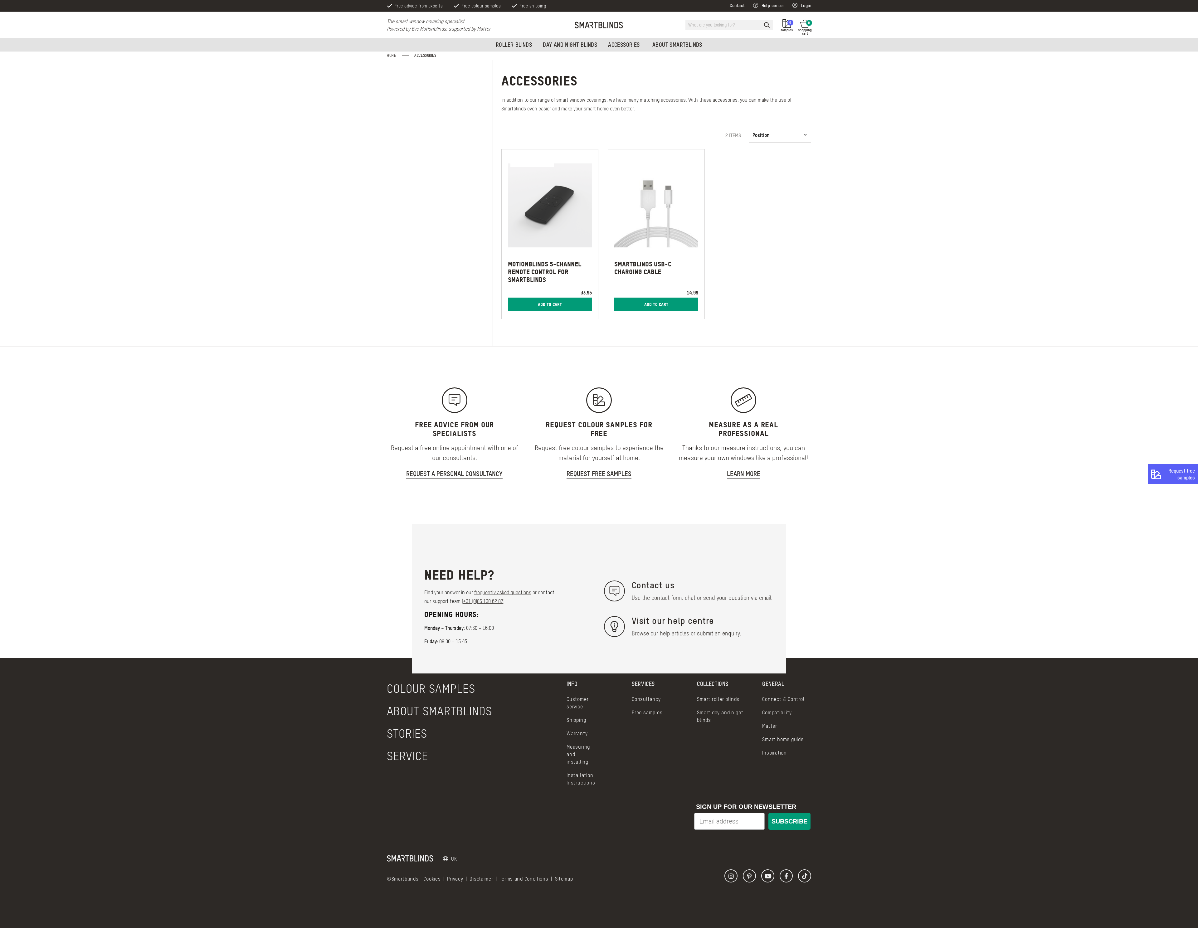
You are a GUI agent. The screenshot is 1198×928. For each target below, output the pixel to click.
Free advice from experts (419, 5)
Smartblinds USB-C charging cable (642, 268)
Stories (407, 733)
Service (407, 756)
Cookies (432, 879)
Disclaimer (481, 879)
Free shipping (532, 5)
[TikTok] (804, 875)
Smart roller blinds (718, 699)
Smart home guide (783, 739)
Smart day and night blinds (720, 716)
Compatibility (776, 712)
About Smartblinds (439, 711)
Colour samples (431, 688)
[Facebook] (786, 875)
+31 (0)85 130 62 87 (483, 601)
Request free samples (1181, 474)
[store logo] (599, 25)
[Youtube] (767, 875)
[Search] (767, 25)
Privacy (455, 879)
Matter (769, 726)
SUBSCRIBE (789, 821)
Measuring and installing (578, 754)
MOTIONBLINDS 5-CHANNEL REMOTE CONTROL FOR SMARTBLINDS (544, 272)
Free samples (647, 712)
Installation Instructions (581, 778)
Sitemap (564, 879)
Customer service (577, 702)
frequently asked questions (502, 592)
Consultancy (646, 699)
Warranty (577, 733)
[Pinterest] (749, 875)
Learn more (743, 474)
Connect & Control (783, 699)
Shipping (576, 720)
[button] (450, 858)
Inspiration (774, 753)
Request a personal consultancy (454, 474)
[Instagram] (731, 875)
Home (392, 55)
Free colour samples (481, 5)
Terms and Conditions (524, 879)
